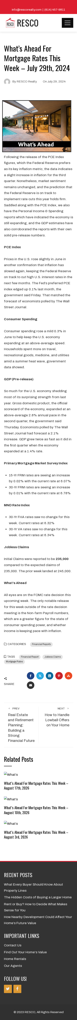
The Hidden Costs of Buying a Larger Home (38, 897)
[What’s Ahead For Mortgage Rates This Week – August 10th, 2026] (11, 799)
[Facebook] (17, 989)
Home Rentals (15, 959)
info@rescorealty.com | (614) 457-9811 (38, 9)
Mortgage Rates (14, 661)
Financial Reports (41, 644)
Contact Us (12, 945)
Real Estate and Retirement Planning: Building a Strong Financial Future (21, 725)
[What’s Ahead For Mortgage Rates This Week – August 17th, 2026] (11, 775)
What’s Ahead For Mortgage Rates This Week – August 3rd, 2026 (36, 834)
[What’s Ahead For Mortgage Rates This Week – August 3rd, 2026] (11, 824)
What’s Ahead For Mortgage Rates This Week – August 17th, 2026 (36, 785)
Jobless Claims (52, 657)
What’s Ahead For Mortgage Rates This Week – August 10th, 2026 (36, 810)
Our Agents (13, 966)
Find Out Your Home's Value (25, 952)
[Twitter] (8, 989)
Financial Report (29, 657)
